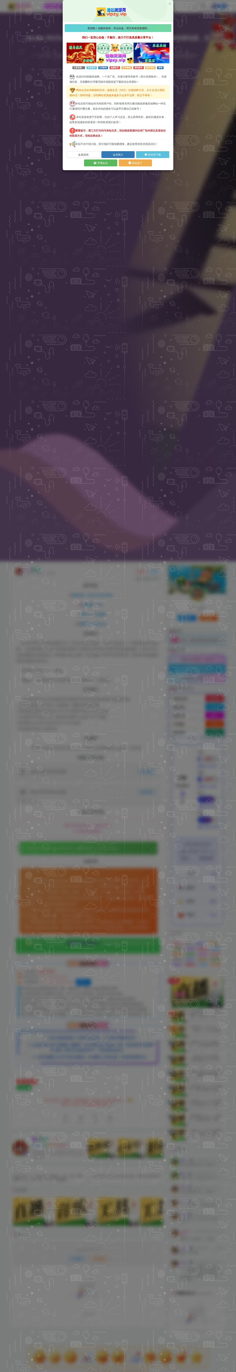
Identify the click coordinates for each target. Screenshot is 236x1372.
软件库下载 (154, 154)
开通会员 (102, 163)
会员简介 (118, 154)
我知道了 (136, 163)
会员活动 (83, 154)
